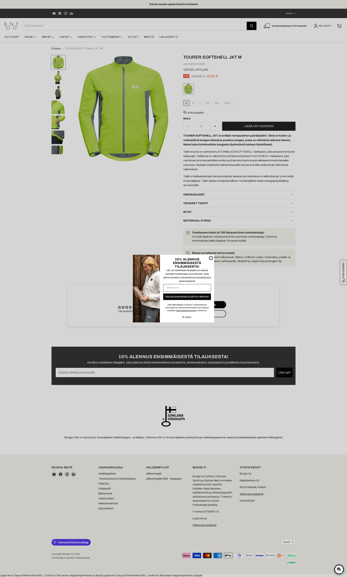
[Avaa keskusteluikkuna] (339, 569)
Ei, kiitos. (187, 317)
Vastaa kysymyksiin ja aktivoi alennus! (187, 296)
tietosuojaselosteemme (186, 310)
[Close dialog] (211, 258)
